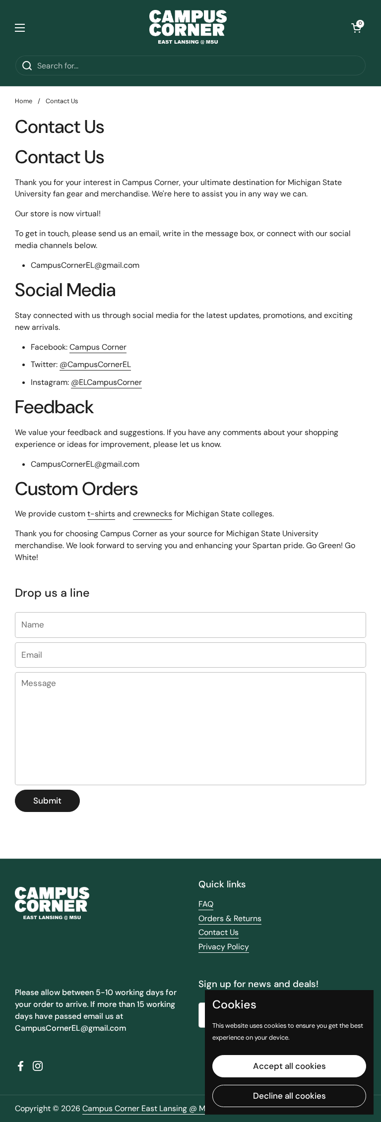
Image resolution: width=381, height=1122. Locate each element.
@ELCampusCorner (106, 382)
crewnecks (152, 513)
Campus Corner (98, 347)
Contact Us (218, 932)
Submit (47, 800)
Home (23, 101)
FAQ (205, 904)
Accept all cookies (289, 1065)
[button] (356, 28)
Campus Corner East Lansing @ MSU (148, 1108)
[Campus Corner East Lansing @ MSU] (188, 27)
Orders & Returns (229, 918)
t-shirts (101, 513)
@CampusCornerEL (95, 364)
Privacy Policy (223, 946)
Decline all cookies (289, 1095)
